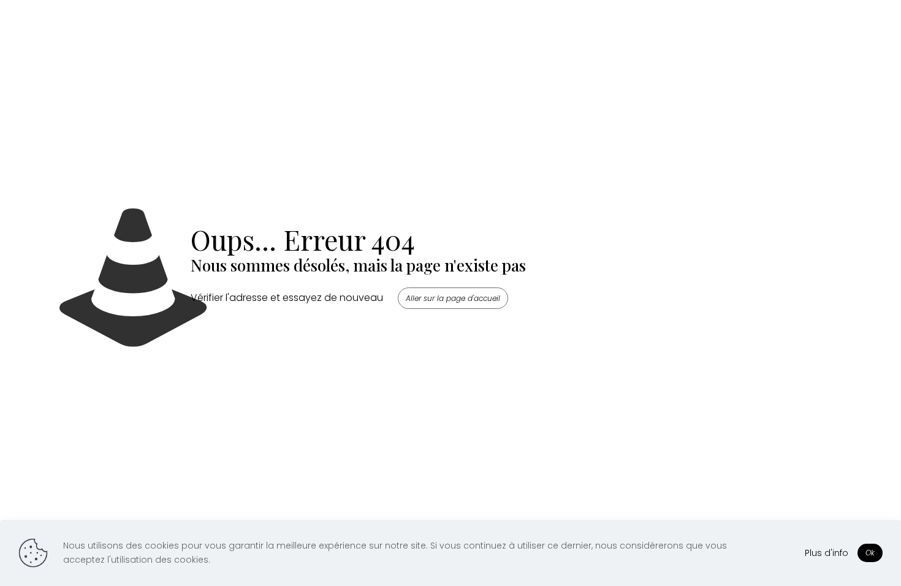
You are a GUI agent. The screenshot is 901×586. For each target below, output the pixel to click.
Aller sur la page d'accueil (453, 298)
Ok (870, 552)
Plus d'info (826, 553)
